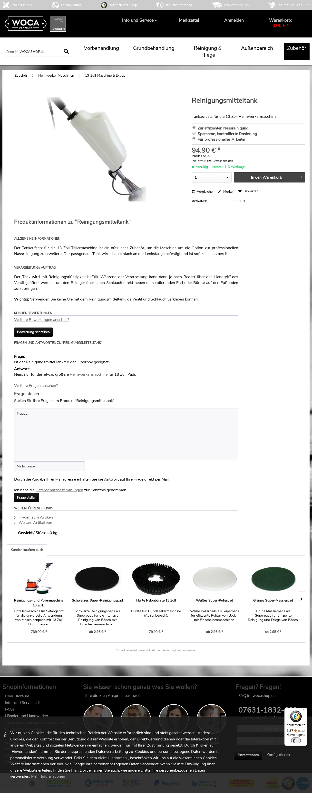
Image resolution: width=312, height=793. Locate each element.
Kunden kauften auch (27, 549)
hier (74, 770)
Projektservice (22, 5)
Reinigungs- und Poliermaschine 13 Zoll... (38, 603)
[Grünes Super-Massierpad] (273, 579)
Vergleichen (205, 191)
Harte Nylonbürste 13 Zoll (156, 600)
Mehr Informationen (48, 776)
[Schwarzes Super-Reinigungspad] (97, 579)
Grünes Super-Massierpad (273, 600)
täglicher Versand (179, 5)
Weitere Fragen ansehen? (36, 385)
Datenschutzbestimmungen (59, 490)
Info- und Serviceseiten (25, 702)
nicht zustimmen (112, 758)
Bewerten (250, 191)
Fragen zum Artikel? (35, 517)
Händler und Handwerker (26, 716)
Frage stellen (26, 497)
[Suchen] (66, 51)
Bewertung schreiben (33, 332)
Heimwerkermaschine (88, 374)
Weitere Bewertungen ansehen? (41, 319)
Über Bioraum (17, 696)
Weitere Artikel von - (36, 522)
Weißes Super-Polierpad (214, 600)
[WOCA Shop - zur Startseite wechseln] (35, 24)
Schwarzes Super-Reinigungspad (97, 600)
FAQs (10, 709)
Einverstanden (248, 755)
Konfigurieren (278, 754)
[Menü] (304, 711)
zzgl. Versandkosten (220, 161)
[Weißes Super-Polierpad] (214, 579)
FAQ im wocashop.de (256, 695)
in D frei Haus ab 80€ (294, 5)
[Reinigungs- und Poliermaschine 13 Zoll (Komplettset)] (38, 579)
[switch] (296, 740)
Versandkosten (186, 650)
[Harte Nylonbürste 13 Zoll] (156, 579)
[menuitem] (138, 20)
